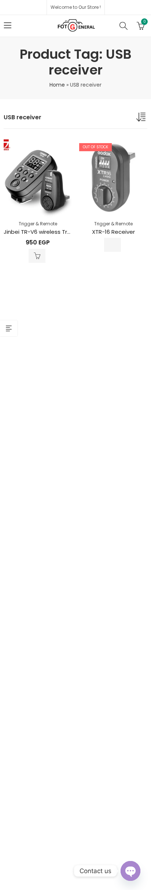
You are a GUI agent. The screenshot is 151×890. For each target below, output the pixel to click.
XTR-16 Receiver (113, 232)
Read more (112, 245)
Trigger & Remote (38, 224)
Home (57, 84)
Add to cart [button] (37, 256)
